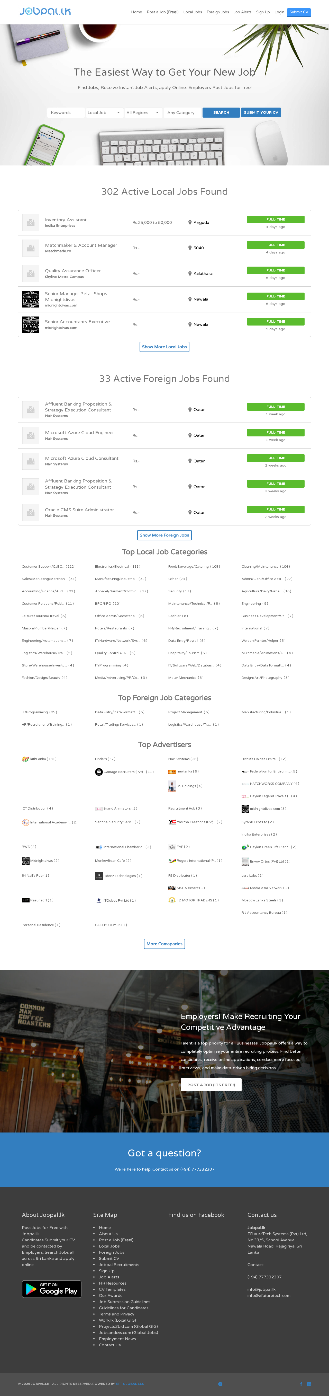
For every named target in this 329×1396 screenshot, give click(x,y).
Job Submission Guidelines (124, 1301)
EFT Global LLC (130, 1384)
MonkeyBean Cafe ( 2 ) (113, 861)
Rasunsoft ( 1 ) (41, 900)
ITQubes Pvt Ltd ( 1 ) (119, 901)
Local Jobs (192, 12)
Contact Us (110, 1345)
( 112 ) (49, 567)
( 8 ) (255, 604)
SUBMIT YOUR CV (261, 112)
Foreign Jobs (218, 12)
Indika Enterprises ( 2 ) (259, 834)
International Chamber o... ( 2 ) (127, 847)
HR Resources (112, 1283)
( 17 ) (121, 591)
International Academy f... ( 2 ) (54, 822)
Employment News (117, 1338)
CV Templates (112, 1289)
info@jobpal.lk (262, 1289)
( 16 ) (266, 591)
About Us (108, 1233)
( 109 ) (194, 567)
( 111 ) (117, 567)
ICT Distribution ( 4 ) (37, 808)
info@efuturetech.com (269, 1295)
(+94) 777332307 (265, 1277)
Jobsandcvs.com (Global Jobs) (128, 1332)
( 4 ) (267, 653)
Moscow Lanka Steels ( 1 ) (262, 900)
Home (136, 12)
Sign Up (263, 12)
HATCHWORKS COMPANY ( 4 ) (274, 784)
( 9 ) (194, 604)
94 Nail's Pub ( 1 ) (35, 876)
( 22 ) (267, 579)
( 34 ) (49, 579)
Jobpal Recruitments (119, 1264)
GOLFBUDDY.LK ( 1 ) (111, 925)
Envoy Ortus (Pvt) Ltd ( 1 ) (269, 861)
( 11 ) (48, 604)
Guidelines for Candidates (124, 1308)
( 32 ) (120, 579)
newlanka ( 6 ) (187, 771)
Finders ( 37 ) (105, 759)
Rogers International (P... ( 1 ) (199, 861)
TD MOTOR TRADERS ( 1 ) (197, 900)
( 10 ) (108, 604)
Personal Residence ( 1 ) (41, 925)
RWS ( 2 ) (29, 847)
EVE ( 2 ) (183, 847)
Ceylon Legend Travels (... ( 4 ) (273, 796)
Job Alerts (243, 12)
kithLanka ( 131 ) (43, 759)
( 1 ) (266, 712)
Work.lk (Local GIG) (117, 1320)
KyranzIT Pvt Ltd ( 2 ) (258, 822)
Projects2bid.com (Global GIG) (128, 1326)
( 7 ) (267, 616)
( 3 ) (121, 678)
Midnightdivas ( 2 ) (44, 861)
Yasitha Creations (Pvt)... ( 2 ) (199, 822)
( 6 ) (121, 641)
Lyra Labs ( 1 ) (252, 876)
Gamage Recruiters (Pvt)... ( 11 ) (128, 772)
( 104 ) (266, 567)
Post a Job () (163, 12)
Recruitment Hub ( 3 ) (185, 808)
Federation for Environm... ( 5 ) (273, 771)
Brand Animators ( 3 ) (120, 808)
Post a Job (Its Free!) (211, 1084)
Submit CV (299, 12)
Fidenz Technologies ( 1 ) (122, 876)
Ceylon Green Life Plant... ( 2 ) (273, 847)
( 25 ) (39, 712)
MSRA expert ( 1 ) (190, 888)
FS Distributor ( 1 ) (182, 876)
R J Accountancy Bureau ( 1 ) (264, 913)
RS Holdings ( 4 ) (189, 786)
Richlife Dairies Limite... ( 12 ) (264, 759)
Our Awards (110, 1295)
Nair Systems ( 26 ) (183, 759)
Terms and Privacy (116, 1314)
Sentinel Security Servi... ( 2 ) (117, 822)
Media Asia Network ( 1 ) (269, 888)
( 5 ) (186, 641)
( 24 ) (177, 579)
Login (279, 12)
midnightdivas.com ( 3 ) (267, 809)
